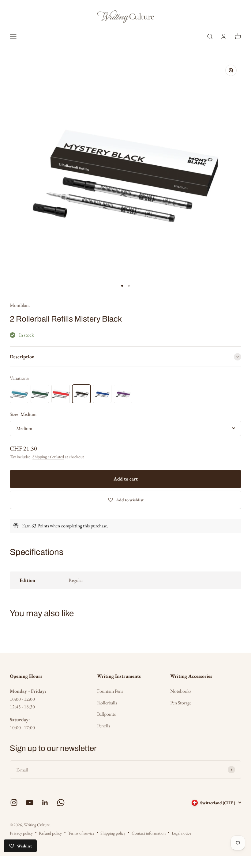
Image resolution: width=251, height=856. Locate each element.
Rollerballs (107, 703)
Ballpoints (106, 714)
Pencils (103, 725)
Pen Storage (180, 703)
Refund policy (50, 833)
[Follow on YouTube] (29, 802)
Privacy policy (21, 833)
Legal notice (181, 833)
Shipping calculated (48, 456)
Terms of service (81, 833)
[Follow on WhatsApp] (61, 802)
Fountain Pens (110, 691)
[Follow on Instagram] (14, 802)
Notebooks (180, 691)
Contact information (149, 833)
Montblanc (20, 305)
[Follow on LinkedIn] (45, 802)
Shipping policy (113, 833)
